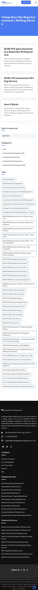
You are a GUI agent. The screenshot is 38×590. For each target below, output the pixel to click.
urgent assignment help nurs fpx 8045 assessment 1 (18, 386)
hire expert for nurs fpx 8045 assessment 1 (16, 208)
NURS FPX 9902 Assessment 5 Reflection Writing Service (18, 52)
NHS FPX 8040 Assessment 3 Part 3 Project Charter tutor (18, 217)
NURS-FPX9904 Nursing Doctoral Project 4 (15, 271)
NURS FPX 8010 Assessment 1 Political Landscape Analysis (17, 328)
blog (4, 149)
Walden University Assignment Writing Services (16, 530)
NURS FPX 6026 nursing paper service (14, 306)
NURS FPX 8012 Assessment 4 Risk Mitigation (16, 345)
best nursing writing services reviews (14, 187)
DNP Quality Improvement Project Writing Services (17, 554)
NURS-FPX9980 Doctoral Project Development (16, 280)
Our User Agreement (7, 462)
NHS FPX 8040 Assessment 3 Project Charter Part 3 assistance (18, 223)
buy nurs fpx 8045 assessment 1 (12, 196)
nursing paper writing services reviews (14, 370)
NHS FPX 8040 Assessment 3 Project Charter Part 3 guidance (18, 230)
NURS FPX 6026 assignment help (12, 298)
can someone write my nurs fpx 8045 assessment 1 (18, 200)
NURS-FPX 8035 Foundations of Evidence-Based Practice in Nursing (17, 254)
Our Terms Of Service (8, 459)
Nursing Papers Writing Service (12, 161)
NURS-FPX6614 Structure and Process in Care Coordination (16, 248)
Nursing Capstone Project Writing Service (14, 509)
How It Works (11, 104)
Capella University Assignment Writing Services (16, 527)
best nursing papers (9, 179)
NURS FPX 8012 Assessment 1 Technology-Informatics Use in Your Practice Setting (19, 340)
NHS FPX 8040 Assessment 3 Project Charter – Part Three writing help (18, 242)
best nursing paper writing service (13, 183)
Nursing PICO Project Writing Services (13, 502)
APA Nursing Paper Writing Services (12, 483)
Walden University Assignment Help (14, 165)
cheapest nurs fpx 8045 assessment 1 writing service (19, 204)
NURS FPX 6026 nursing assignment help (15, 302)
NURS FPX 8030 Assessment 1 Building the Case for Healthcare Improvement (18, 350)
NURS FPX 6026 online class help (12, 315)
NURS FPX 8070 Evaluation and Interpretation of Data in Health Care (19, 365)
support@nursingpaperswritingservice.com (20, 441)
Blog (2, 472)
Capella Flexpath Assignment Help (13, 153)
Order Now (26, 2)
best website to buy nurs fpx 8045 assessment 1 (17, 192)
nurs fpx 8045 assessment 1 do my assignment (17, 359)
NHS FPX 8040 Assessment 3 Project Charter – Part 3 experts (18, 236)
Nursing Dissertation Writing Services (13, 512)
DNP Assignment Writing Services (12, 551)
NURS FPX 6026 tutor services (12, 319)
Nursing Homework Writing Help (11, 490)
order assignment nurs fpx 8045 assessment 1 (17, 374)
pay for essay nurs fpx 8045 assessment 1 (15, 378)
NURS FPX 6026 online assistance (13, 310)
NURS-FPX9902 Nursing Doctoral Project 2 (15, 263)
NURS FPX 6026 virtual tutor (11, 323)
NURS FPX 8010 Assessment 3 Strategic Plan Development (16, 334)
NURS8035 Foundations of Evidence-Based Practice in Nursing (18, 285)
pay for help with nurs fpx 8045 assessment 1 (16, 382)
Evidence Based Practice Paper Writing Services (16, 515)
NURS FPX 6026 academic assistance (14, 290)
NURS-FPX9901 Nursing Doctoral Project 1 (15, 259)
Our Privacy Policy (7, 465)
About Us (4, 468)
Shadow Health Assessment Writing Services (15, 557)
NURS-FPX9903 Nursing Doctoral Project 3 (15, 267)
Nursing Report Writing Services (11, 487)
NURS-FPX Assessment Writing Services (14, 533)
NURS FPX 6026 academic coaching (13, 294)
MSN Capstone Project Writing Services (13, 499)
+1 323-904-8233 (11, 436)
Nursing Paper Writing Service (10, 493)
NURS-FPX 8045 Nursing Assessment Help (14, 542)
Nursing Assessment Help (11, 157)
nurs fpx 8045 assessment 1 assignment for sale (17, 355)
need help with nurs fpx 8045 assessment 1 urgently (18, 212)
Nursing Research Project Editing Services (14, 496)
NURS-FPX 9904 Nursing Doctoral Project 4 (15, 276)
